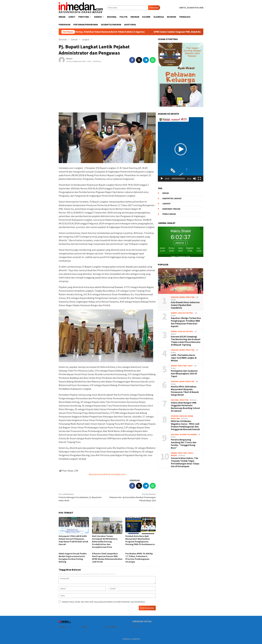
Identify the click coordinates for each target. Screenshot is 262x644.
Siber (84, 627)
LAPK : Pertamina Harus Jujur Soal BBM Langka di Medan (183, 358)
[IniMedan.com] (81, 7)
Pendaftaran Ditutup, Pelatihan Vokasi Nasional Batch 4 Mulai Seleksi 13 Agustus (78, 31)
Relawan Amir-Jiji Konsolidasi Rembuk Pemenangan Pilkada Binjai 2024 (132, 497)
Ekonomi (174, 381)
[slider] (178, 178)
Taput (190, 366)
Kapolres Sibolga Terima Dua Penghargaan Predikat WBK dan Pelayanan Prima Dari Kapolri (186, 322)
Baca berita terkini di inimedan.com (107, 474)
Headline (175, 297)
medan (165, 193)
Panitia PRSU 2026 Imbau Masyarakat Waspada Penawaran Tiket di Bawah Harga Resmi (185, 390)
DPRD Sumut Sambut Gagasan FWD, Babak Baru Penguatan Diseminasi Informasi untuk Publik (177, 31)
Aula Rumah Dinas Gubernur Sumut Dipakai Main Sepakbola (185, 305)
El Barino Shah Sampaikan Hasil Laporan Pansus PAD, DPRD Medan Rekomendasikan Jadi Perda (107, 557)
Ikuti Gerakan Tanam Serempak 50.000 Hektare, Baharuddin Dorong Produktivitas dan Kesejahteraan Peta (105, 541)
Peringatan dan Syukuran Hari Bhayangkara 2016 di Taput (184, 374)
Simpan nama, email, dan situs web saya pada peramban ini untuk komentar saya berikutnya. (103, 601)
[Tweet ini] (139, 60)
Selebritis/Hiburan (188, 434)
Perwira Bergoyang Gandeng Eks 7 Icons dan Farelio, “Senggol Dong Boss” (183, 443)
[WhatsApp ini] (153, 60)
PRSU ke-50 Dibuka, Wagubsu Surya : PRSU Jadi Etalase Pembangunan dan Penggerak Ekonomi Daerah (185, 425)
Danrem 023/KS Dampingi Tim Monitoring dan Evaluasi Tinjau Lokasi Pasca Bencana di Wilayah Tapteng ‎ (185, 340)
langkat (166, 203)
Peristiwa (190, 297)
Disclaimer (110, 627)
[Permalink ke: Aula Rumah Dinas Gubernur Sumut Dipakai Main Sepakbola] (180, 281)
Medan (182, 297)
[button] (181, 149)
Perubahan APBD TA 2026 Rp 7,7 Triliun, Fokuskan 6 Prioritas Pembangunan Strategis (139, 557)
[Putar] (161, 178)
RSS (137, 626)
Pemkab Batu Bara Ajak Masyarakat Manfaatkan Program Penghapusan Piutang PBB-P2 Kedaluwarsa (140, 540)
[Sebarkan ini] (132, 60)
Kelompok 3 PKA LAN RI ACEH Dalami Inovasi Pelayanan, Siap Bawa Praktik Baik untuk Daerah (73, 540)
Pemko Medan (169, 214)
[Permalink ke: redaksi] (62, 59)
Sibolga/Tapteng (185, 313)
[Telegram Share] (146, 60)
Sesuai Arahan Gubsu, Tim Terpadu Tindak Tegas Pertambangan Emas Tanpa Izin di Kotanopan (185, 462)
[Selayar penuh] (199, 178)
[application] (180, 149)
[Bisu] (194, 178)
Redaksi (62, 627)
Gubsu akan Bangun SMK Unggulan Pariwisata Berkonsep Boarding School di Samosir (185, 406)
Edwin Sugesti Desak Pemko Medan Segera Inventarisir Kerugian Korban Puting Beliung (73, 557)
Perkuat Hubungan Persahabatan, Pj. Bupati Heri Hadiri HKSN (80, 497)
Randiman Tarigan (171, 209)
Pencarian (154, 7)
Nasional (175, 400)
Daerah (174, 313)
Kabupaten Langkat (172, 198)
